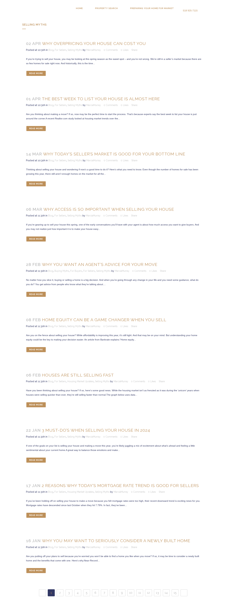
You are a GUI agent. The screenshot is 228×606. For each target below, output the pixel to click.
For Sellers (60, 50)
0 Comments (111, 50)
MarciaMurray (93, 50)
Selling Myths (75, 50)
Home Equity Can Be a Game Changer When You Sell (104, 319)
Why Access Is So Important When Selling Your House (108, 209)
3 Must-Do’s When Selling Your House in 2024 (96, 430)
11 (139, 592)
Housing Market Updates (80, 381)
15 (175, 592)
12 (148, 592)
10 (130, 592)
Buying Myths (61, 271)
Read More (36, 73)
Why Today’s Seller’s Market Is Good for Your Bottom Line (114, 153)
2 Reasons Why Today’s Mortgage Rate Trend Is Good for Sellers (120, 485)
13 (157, 592)
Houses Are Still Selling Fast (78, 375)
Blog (51, 50)
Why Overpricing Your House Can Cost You (94, 43)
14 (166, 592)
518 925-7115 (190, 10)
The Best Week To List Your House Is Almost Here (101, 98)
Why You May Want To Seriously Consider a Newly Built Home (116, 540)
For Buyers (76, 271)
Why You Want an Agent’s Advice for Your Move (99, 264)
